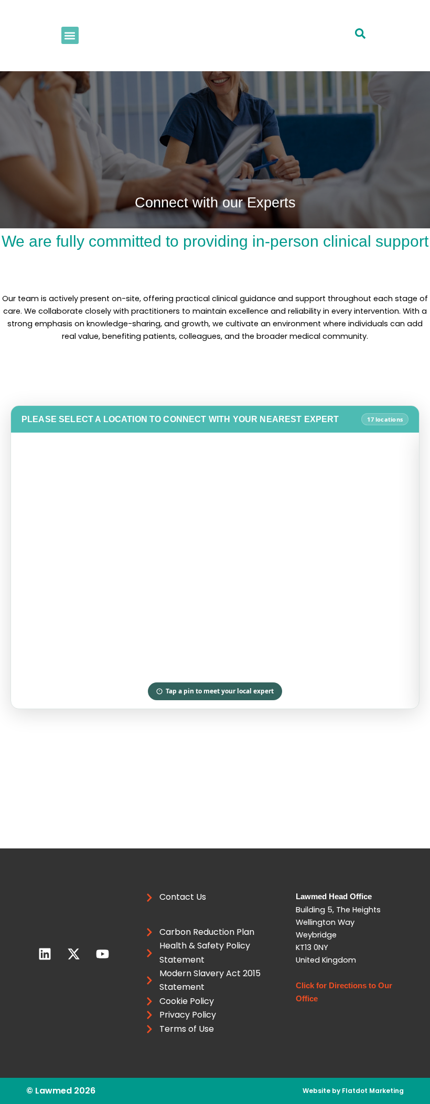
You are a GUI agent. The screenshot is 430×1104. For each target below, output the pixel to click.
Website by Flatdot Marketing (353, 1090)
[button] (70, 35)
